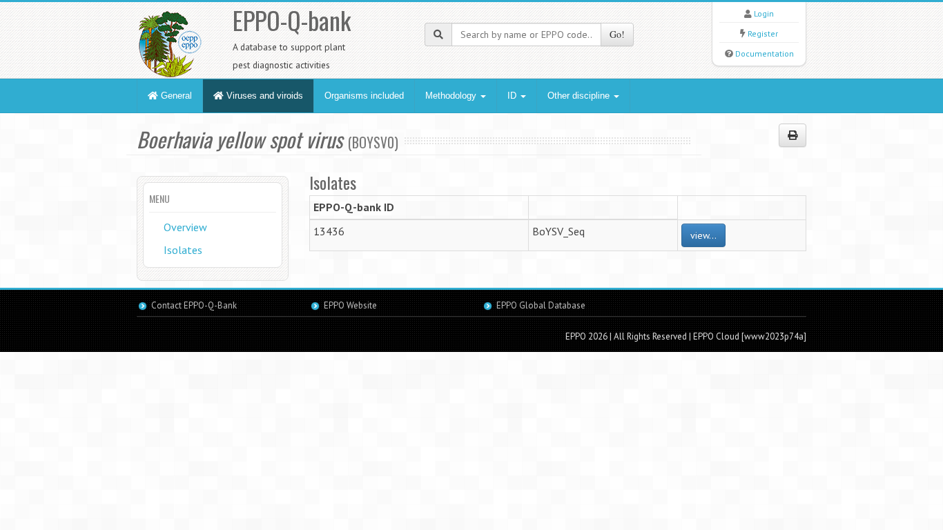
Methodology (452, 95)
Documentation (764, 53)
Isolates (183, 250)
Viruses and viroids (263, 95)
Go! (617, 34)
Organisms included (364, 95)
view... (703, 235)
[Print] (792, 135)
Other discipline (579, 95)
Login (764, 13)
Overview (185, 227)
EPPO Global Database (540, 305)
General (175, 95)
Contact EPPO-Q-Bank (194, 305)
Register (763, 33)
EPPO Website (350, 305)
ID (513, 95)
